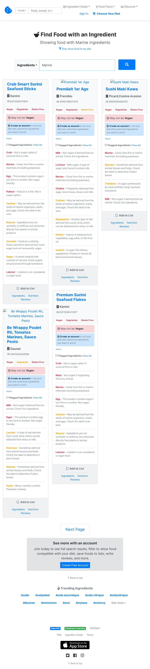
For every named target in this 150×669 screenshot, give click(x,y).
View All (38, 145)
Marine (10, 164)
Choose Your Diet (108, 13)
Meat (59, 375)
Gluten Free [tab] (38, 109)
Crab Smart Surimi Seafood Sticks (24, 86)
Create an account (20, 125)
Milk (8, 405)
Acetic (25, 595)
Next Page (75, 529)
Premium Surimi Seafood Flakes (71, 297)
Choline (60, 188)
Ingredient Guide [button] (77, 6)
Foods (21, 10)
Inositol (60, 250)
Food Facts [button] (105, 6)
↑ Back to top (75, 577)
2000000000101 (118, 101)
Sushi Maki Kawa (122, 89)
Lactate (10, 432)
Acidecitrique (119, 595)
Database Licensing (75, 628)
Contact (95, 628)
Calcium (10, 203)
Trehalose (110, 183)
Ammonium (49, 602)
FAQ (59, 634)
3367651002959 (19, 354)
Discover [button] (130, 6)
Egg (8, 176)
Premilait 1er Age (72, 89)
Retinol (59, 234)
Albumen (29, 602)
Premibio (65, 96)
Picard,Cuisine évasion (124, 96)
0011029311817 (68, 312)
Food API (55, 628)
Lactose (60, 164)
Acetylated (42, 595)
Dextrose (11, 447)
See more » (118, 602)
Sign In (83, 13)
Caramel (11, 241)
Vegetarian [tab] (22, 109)
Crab (9, 152)
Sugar (9, 256)
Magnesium (62, 219)
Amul (66, 602)
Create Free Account (75, 565)
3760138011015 (68, 101)
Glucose (10, 466)
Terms (90, 634)
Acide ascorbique (67, 595)
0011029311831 (18, 101)
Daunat (15, 349)
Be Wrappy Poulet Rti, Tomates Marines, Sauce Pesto (24, 334)
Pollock (10, 191)
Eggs (9, 417)
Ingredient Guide (74, 634)
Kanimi (15, 96)
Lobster (10, 272)
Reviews (25, 299)
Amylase (81, 602)
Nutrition (33, 295)
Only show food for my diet (76, 48)
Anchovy (99, 602)
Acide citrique (94, 595)
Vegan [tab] (9, 109)
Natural (10, 222)
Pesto (9, 485)
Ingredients (26, 65)
